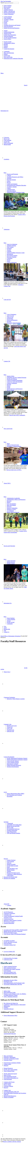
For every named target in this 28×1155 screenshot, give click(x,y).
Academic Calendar (8, 19)
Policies (6, 47)
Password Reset (8, 943)
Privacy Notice (7, 1084)
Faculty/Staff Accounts (12, 865)
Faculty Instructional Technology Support (17, 758)
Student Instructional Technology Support (17, 759)
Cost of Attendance (11, 314)
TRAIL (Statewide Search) (10, 1073)
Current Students (8, 16)
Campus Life (7, 361)
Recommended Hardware (13, 829)
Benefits (6, 44)
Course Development (9, 48)
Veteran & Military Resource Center (15, 192)
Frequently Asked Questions (14, 323)
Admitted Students (8, 9)
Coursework (10, 823)
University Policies (8, 1086)
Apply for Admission (12, 244)
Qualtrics (6, 1007)
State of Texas (7, 1075)
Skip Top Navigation (6, 1)
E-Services (6, 137)
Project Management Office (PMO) (15, 793)
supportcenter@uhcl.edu (10, 1033)
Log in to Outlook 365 (9, 951)
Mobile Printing (11, 870)
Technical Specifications (13, 766)
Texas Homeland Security (10, 1076)
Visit (5, 630)
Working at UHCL (11, 509)
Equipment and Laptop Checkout (12, 969)
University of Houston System (11, 1058)
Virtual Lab (9, 727)
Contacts (9, 905)
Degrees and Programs (9, 12)
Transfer (9, 250)
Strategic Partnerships (12, 508)
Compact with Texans (9, 1082)
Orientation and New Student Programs (16, 377)
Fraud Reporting (8, 1079)
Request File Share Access (13, 872)
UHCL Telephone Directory (11, 996)
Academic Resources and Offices (15, 177)
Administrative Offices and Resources (16, 499)
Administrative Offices (9, 43)
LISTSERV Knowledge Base (14, 824)
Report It (6, 1087)
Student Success (11, 562)
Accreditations (10, 510)
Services (6, 858)
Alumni (5, 30)
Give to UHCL (7, 39)
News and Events (8, 57)
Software (9, 863)
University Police (8, 1060)
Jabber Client (7, 991)
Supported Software (9, 1009)
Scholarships (10, 318)
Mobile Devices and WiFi (13, 826)
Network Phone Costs (12, 868)
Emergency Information (9, 1057)
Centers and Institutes (12, 184)
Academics (6, 159)
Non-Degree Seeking (12, 255)
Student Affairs (10, 376)
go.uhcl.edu (6, 141)
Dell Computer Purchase (10, 968)
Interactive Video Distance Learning (16, 698)
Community (7, 51)
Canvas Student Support (13, 762)
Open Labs (9, 728)
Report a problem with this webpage (12, 1141)
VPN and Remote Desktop (13, 833)
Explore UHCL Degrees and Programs (15, 215)
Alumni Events (7, 33)
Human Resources (8, 1068)
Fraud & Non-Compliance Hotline (12, 1062)
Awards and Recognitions (10, 37)
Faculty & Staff (7, 41)
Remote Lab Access (12, 725)
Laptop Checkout (11, 860)
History (8, 502)
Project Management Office (10, 1015)
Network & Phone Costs (10, 972)
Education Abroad (11, 191)
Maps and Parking (11, 505)
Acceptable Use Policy (9, 940)
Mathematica (7, 1006)
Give (5, 626)
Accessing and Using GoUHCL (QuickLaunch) (15, 930)
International (10, 254)
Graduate (9, 251)
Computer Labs (7, 724)
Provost (9, 182)
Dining (8, 386)
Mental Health (7, 144)
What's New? (7, 672)
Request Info (7, 629)
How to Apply (7, 7)
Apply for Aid (10, 315)
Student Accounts (11, 864)
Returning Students (11, 257)
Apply (5, 627)
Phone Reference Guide (9, 992)
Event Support (10, 861)
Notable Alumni (11, 563)
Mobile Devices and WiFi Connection (13, 931)
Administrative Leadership (13, 498)
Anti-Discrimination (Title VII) (11, 1091)
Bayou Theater (10, 390)
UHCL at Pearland (8, 143)
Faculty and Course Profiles (10, 1069)
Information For (8, 603)
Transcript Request (8, 26)
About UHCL (7, 483)
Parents (8, 259)
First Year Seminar (11, 179)
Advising (6, 21)
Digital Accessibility (9, 1097)
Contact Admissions (9, 14)
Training (6, 46)
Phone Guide (10, 827)
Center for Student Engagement (14, 380)
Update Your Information (10, 35)
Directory (9, 506)
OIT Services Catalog (9, 921)
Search (2, 2)
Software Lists (10, 731)
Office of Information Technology (12, 636)
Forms (8, 261)
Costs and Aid (7, 299)
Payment (9, 321)
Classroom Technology (9, 697)
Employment (7, 55)
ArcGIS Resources (8, 912)
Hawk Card (6, 139)
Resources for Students (9, 878)
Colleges (9, 175)
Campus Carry (7, 1090)
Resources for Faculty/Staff (10, 877)
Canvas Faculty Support (13, 761)
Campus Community (12, 383)
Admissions (6, 229)
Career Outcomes (11, 560)
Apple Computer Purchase (10, 966)
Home (2, 636)
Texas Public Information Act (11, 1078)
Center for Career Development (14, 381)
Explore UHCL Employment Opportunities (15, 531)
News (8, 443)
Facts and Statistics (11, 503)
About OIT (6, 904)
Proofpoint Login (8, 981)
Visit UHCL (7, 8)
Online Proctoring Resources (14, 765)
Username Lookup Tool (9, 945)
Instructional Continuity (12, 764)
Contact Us (6, 632)
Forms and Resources (12, 320)
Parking (6, 54)
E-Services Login (8, 959)
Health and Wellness (12, 379)
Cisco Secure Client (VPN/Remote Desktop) (15, 934)
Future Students (7, 5)
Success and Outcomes (9, 546)
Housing (9, 384)
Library (5, 23)
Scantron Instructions (12, 830)
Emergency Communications (14, 446)
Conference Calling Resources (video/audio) (15, 1004)
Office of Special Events (13, 445)
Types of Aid (10, 317)
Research (9, 501)
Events (5, 22)
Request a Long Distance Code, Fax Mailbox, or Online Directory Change (15, 994)
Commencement (11, 189)
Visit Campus (10, 247)
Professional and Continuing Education (13, 58)
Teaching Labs (10, 730)
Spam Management (11, 831)
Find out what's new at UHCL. (14, 469)
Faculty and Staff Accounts (10, 942)
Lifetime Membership (9, 32)
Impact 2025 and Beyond (13, 512)
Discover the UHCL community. (17, 415)
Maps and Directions (9, 53)
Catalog (9, 188)
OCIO (5, 792)
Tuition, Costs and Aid (9, 11)
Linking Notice (7, 1083)
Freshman (9, 248)
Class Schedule (7, 18)
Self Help (6, 822)
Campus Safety (7, 1064)
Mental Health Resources (10, 1096)
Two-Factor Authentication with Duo (13, 984)
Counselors (9, 258)
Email (8, 867)
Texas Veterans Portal (9, 1071)
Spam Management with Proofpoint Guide (14, 983)
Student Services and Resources (11, 28)
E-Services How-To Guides (10, 958)
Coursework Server (8, 919)
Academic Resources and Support (12, 25)
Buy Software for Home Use (11, 1003)
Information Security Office (10, 980)
